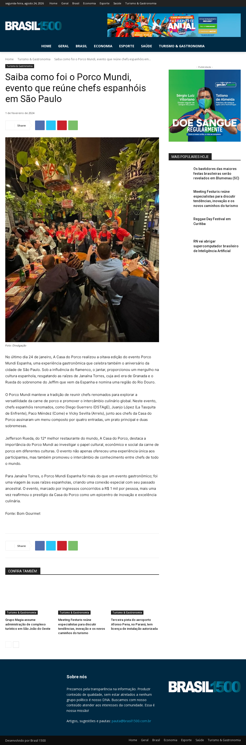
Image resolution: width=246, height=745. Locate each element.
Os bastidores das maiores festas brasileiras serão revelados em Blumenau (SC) (216, 173)
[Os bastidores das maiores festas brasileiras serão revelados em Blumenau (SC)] (179, 174)
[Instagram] (218, 3)
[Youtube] (238, 3)
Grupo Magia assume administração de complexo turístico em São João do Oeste (27, 624)
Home (9, 59)
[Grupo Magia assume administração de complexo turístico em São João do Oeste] (29, 598)
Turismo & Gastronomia (34, 59)
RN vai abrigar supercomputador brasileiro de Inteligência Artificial (216, 246)
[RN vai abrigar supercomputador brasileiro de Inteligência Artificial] (179, 246)
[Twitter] (225, 3)
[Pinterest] (62, 125)
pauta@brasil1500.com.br (131, 721)
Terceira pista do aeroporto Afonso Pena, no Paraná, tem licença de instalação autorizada (134, 624)
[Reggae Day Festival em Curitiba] (179, 224)
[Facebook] (211, 3)
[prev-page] (8, 645)
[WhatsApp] (73, 125)
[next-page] (16, 645)
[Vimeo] (231, 3)
